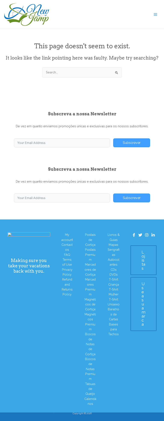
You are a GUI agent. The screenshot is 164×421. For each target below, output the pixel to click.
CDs (114, 269)
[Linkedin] (153, 235)
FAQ (67, 254)
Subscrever (132, 143)
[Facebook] (134, 235)
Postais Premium (90, 254)
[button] (143, 260)
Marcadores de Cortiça (90, 269)
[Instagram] (147, 235)
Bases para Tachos (113, 329)
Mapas (113, 244)
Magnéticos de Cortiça (90, 304)
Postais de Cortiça (90, 239)
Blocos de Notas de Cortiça (90, 344)
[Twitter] (140, 235)
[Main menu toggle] (155, 14)
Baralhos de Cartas (113, 314)
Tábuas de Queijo (90, 389)
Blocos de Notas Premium (90, 369)
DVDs (114, 274)
